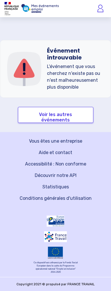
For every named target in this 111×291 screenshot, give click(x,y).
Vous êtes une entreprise (55, 141)
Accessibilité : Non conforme (55, 164)
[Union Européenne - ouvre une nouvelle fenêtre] (55, 253)
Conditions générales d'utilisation (56, 198)
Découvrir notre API (56, 175)
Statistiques (55, 187)
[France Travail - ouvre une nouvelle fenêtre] (55, 236)
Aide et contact (55, 152)
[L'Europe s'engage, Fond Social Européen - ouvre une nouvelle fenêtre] (55, 221)
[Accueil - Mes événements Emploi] (40, 8)
